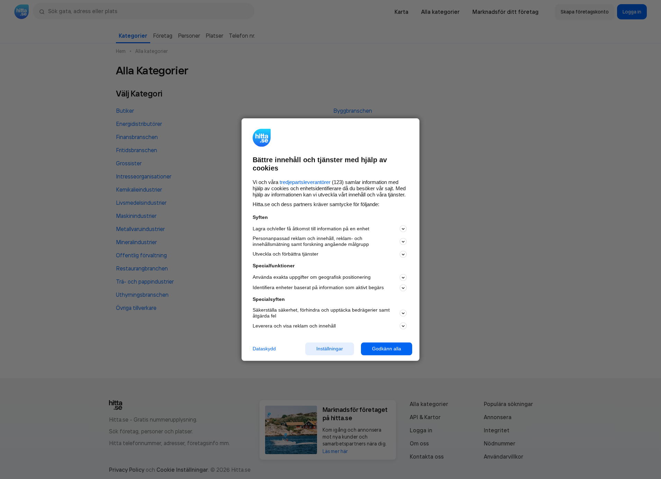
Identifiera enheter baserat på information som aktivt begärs (318, 288)
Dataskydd (264, 348)
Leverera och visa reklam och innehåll (294, 326)
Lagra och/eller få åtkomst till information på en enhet (311, 228)
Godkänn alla (386, 348)
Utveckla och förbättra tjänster (285, 254)
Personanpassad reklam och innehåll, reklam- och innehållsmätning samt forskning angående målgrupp (311, 241)
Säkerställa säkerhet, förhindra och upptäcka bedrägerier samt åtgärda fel (321, 313)
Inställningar (329, 348)
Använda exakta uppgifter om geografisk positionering (312, 277)
